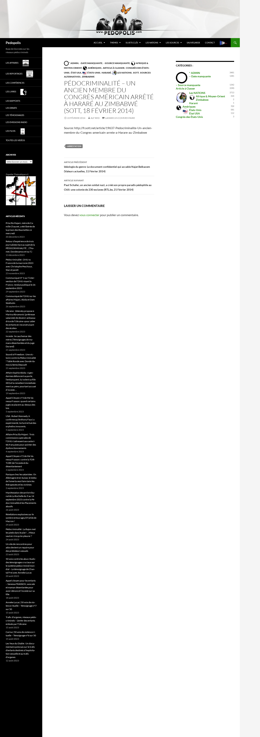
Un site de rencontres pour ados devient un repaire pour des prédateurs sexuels (20, 547)
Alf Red (95, 118)
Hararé (106, 72)
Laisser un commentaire (120, 118)
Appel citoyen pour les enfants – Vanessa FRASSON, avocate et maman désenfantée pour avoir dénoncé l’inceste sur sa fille (21, 587)
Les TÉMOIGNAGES (15, 115)
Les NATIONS (152, 42)
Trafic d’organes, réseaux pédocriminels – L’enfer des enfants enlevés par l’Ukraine (21, 620)
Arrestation (74, 146)
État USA (75, 72)
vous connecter (89, 215)
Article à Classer (113, 67)
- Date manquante (90, 63)
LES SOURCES (172, 42)
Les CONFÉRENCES (15, 82)
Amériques (94, 67)
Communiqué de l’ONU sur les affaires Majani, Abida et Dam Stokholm (21, 299)
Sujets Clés (132, 42)
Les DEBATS (11, 108)
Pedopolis (13, 43)
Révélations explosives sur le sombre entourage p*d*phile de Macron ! (21, 518)
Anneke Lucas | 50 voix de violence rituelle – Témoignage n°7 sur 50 (21, 606)
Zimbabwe (88, 76)
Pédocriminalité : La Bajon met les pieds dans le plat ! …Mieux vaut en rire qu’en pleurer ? (21, 532)
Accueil (98, 42)
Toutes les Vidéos (15, 140)
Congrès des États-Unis (189, 116)
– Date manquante (200, 76)
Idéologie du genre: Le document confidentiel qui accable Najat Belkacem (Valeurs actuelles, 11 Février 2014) (107, 167)
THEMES (114, 42)
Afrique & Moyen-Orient (210, 96)
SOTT (136, 72)
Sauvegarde (193, 42)
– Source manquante (188, 85)
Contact (210, 42)
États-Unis (93, 72)
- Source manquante (116, 63)
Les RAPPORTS (13, 101)
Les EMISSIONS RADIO (16, 122)
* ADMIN (73, 63)
